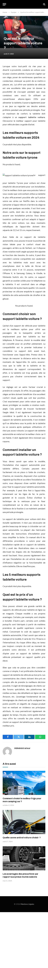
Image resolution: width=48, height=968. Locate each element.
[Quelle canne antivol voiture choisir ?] (24, 822)
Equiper (8, 32)
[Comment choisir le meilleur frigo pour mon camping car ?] (24, 783)
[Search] (44, 4)
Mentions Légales (27, 904)
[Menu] (4, 4)
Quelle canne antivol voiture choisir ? (22, 837)
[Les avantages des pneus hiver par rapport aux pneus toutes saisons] (24, 858)
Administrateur (22, 748)
